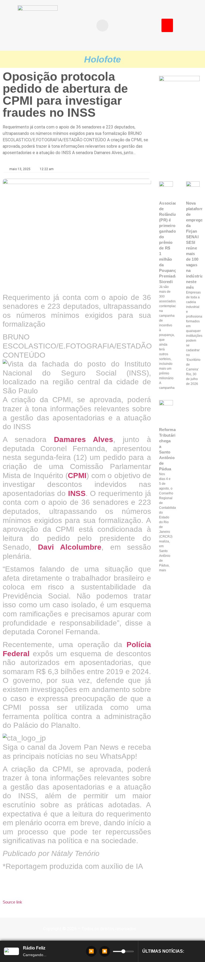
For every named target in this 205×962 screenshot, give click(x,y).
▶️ (91, 951)
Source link (12, 902)
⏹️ (104, 951)
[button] (102, 25)
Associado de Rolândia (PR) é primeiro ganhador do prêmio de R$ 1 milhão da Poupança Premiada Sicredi (169, 242)
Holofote (102, 59)
